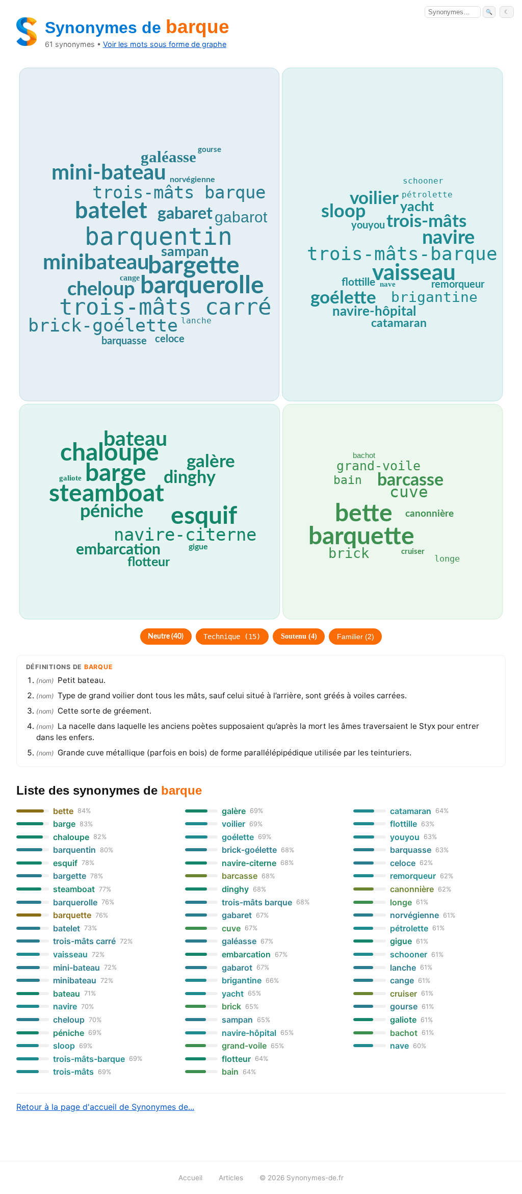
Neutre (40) (166, 636)
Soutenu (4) (299, 636)
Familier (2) (355, 637)
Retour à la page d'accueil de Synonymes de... (105, 1107)
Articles (231, 1178)
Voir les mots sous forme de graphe (164, 44)
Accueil (190, 1178)
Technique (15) (231, 636)
